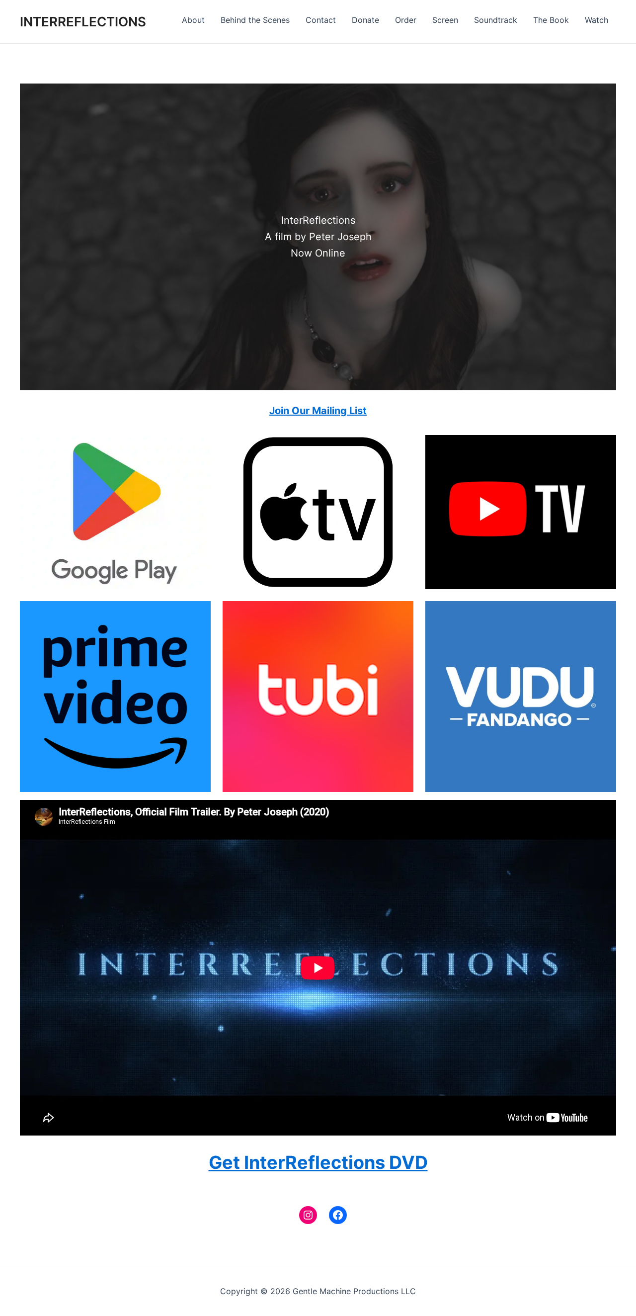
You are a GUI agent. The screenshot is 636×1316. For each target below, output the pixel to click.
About (193, 20)
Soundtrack (495, 20)
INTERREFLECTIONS (83, 21)
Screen (445, 20)
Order (405, 20)
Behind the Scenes (255, 20)
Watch (596, 20)
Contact (321, 20)
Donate (365, 20)
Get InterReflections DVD (318, 1162)
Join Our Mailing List (318, 411)
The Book (551, 20)
